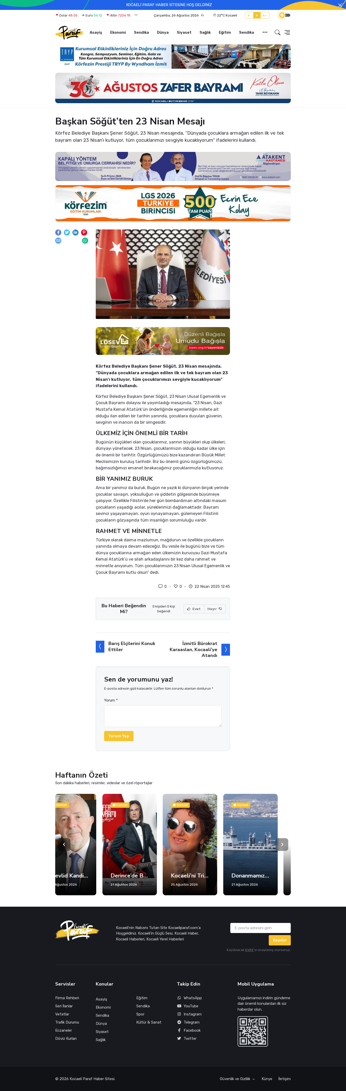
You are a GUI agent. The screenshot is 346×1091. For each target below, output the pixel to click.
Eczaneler (63, 1030)
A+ (265, 15)
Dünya (163, 32)
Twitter (190, 1038)
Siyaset (184, 32)
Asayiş (96, 32)
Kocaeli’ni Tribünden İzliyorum (143, 875)
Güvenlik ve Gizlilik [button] (235, 1079)
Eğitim (225, 32)
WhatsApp (193, 998)
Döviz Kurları (65, 1038)
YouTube (191, 1006)
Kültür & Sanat (148, 1022)
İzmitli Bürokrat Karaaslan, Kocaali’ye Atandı (193, 649)
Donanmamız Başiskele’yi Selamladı (203, 875)
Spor (140, 1014)
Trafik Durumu (67, 1022)
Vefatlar (62, 1014)
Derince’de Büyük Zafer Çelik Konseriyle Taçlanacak (82, 875)
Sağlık (205, 32)
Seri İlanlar (64, 1006)
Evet (196, 609)
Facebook (192, 1030)
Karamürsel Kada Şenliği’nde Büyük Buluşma (264, 875)
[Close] (340, 5)
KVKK (249, 950)
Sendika (141, 32)
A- (249, 15)
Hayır (212, 609)
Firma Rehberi (67, 998)
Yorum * (111, 700)
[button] (179, 15)
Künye (267, 1079)
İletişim (284, 1079)
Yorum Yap (118, 736)
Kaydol (279, 940)
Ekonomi (118, 32)
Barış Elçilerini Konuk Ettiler (131, 646)
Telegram (192, 1022)
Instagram (193, 1014)
